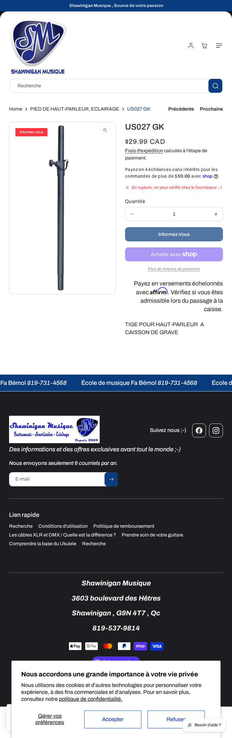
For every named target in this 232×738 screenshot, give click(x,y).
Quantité (135, 201)
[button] (217, 45)
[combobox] (116, 85)
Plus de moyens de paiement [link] (174, 269)
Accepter (113, 719)
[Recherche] (215, 86)
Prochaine (211, 108)
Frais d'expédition (144, 150)
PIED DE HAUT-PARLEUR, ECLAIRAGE (74, 108)
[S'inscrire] (111, 479)
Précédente (181, 108)
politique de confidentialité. (90, 699)
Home (15, 108)
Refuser (175, 719)
